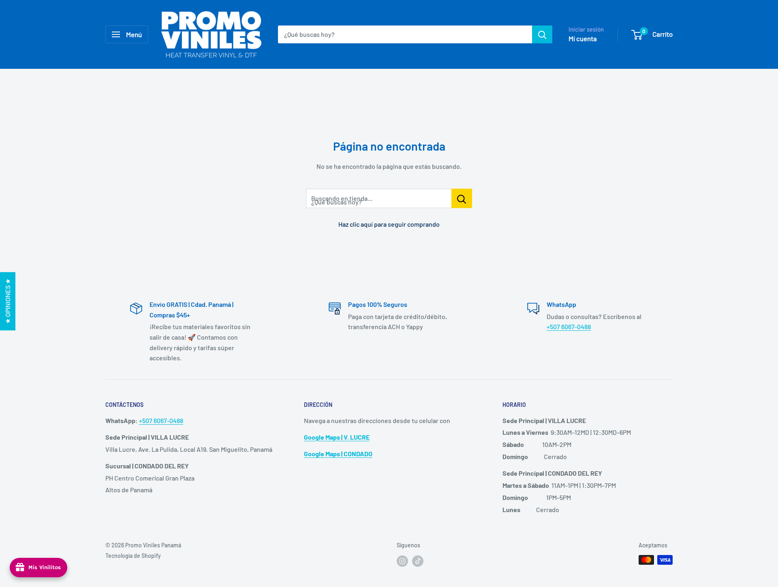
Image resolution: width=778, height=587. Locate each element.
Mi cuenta (583, 38)
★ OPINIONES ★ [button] (7, 301)
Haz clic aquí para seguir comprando (389, 224)
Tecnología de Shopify (133, 555)
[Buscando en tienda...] (461, 198)
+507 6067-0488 (569, 326)
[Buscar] (542, 34)
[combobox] (405, 34)
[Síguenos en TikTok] (417, 560)
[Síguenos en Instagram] (402, 560)
